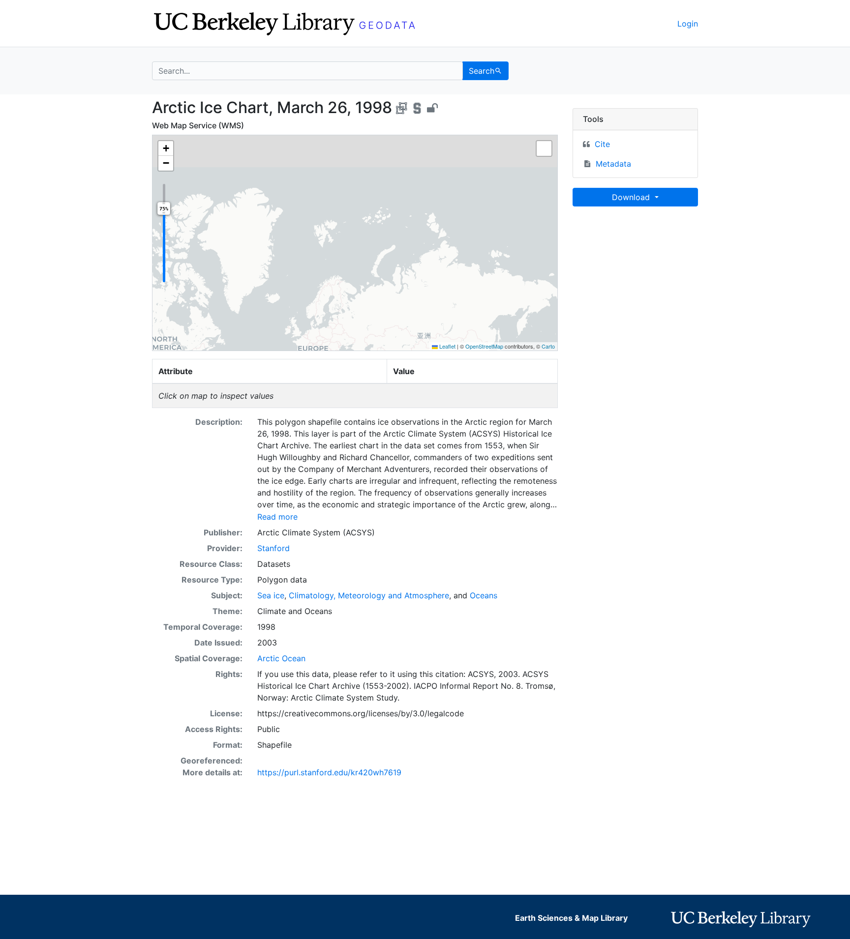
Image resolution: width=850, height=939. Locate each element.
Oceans (483, 595)
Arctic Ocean (281, 658)
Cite (602, 144)
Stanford (273, 548)
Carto (548, 346)
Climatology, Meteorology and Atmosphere (369, 595)
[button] (165, 148)
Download (632, 197)
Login (687, 24)
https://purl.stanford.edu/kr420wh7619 (329, 772)
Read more (277, 517)
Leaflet (446, 346)
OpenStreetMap (484, 346)
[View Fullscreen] (544, 148)
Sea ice (270, 595)
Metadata (613, 164)
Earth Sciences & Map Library (571, 918)
